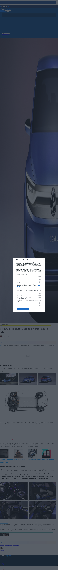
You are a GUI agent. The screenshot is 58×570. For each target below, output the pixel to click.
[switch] (39, 276)
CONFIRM (22, 309)
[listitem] (29, 274)
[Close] (43, 260)
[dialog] (29, 285)
